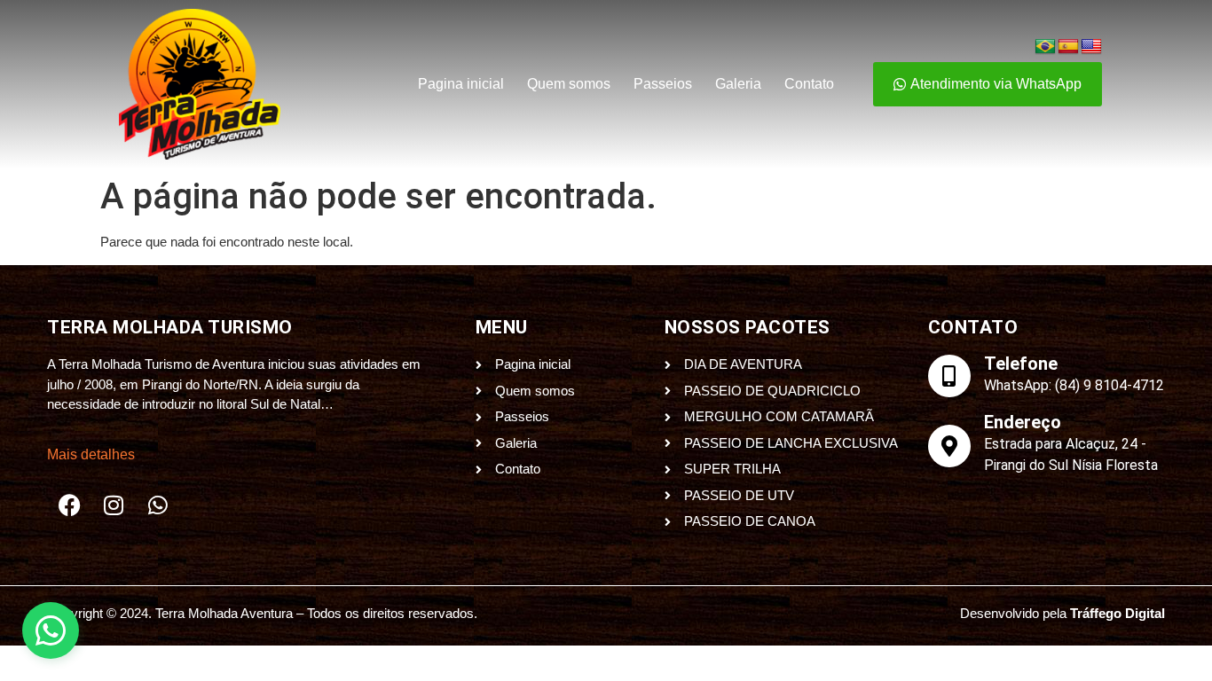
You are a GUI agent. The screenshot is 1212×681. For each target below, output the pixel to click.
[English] (1091, 47)
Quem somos (568, 83)
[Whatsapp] (158, 505)
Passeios (663, 83)
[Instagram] (113, 505)
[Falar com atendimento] (50, 630)
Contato (809, 83)
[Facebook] (69, 505)
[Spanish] (1068, 47)
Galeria (738, 83)
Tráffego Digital (1117, 613)
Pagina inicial (461, 83)
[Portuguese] (1045, 47)
